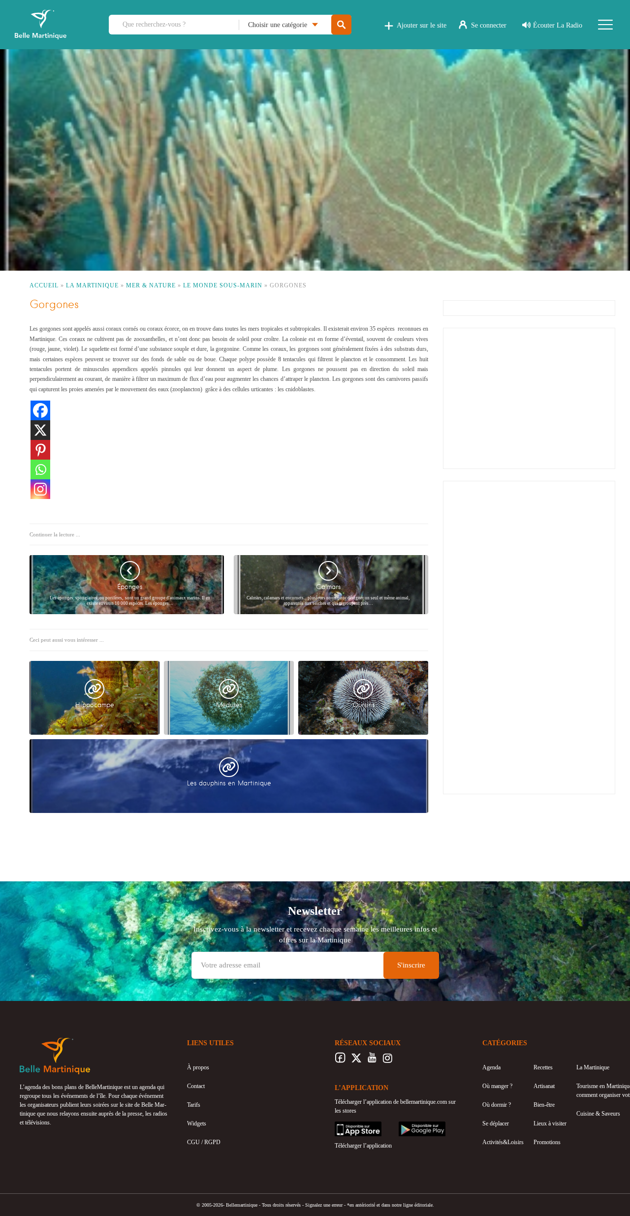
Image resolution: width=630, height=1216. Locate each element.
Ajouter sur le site (421, 25)
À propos (198, 1067)
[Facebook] (40, 410)
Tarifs (193, 1104)
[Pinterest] (40, 450)
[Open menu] (605, 24)
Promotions (547, 1142)
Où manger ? (497, 1086)
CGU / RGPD (203, 1142)
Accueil (44, 285)
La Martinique (92, 285)
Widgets (196, 1123)
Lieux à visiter (550, 1123)
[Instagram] (40, 489)
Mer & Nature (151, 285)
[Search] (341, 25)
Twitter (356, 1060)
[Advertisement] (529, 397)
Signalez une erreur (324, 1205)
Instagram (387, 1060)
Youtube (371, 1060)
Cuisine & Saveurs (598, 1113)
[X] (40, 430)
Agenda (491, 1067)
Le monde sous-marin (222, 285)
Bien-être (544, 1104)
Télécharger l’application (363, 1145)
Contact (196, 1086)
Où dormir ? (496, 1104)
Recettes (543, 1067)
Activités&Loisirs (503, 1142)
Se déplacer (495, 1123)
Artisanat (544, 1086)
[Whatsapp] (40, 469)
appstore (344, 1125)
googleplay (411, 1125)
